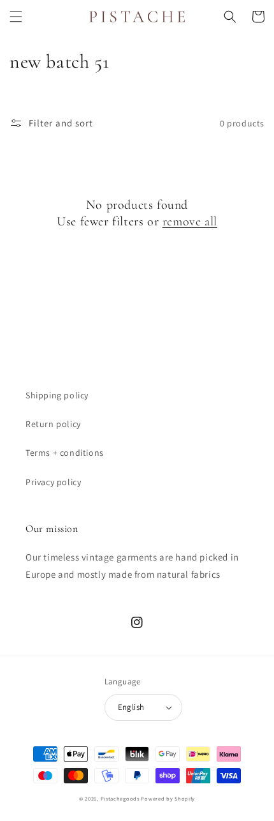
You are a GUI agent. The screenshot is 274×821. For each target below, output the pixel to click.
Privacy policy (53, 482)
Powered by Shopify (168, 798)
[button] (16, 17)
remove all (189, 221)
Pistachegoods (120, 798)
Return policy (53, 424)
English (131, 707)
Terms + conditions (64, 452)
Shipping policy (57, 395)
